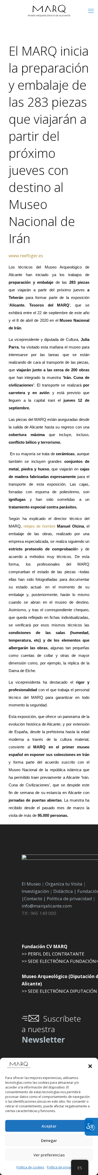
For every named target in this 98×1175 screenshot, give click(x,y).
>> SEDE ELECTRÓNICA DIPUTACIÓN (59, 991)
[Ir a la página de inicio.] (49, 10)
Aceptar (49, 1126)
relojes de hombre (39, 526)
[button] (90, 1066)
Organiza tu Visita (63, 884)
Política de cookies (30, 1167)
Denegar (49, 1140)
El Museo (31, 884)
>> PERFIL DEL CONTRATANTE (53, 954)
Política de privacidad (63, 1167)
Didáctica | (65, 891)
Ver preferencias (49, 1154)
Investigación (35, 891)
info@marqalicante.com (47, 906)
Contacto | (35, 898)
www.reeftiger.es (26, 256)
